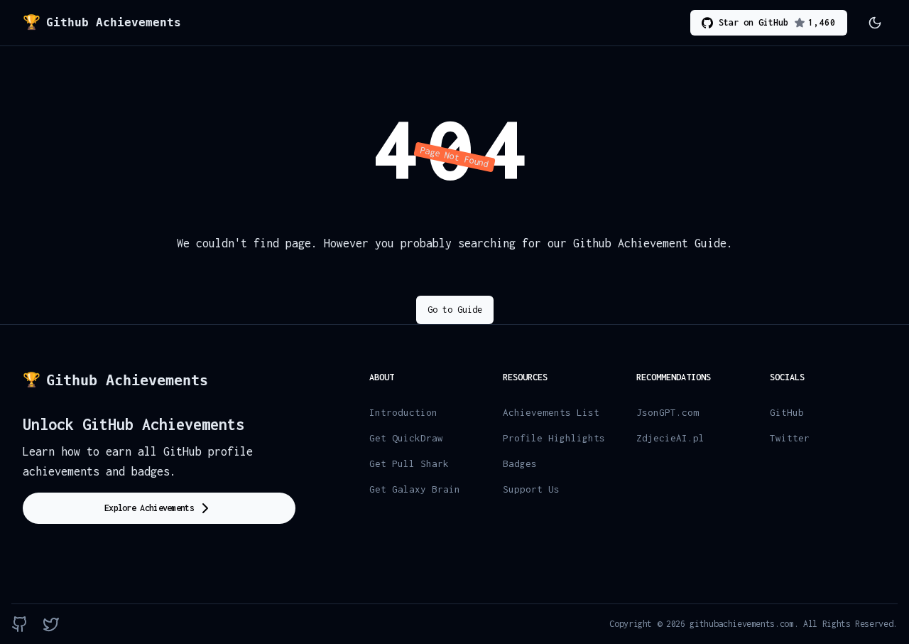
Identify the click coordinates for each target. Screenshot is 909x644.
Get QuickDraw (406, 438)
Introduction (403, 412)
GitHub (787, 412)
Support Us (531, 489)
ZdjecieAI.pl (670, 438)
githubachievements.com (741, 623)
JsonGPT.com (667, 412)
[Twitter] (51, 624)
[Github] (19, 624)
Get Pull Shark (409, 463)
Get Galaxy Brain (414, 489)
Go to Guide (455, 309)
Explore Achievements (149, 508)
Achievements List (551, 412)
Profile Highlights (554, 438)
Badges (520, 463)
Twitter (790, 438)
